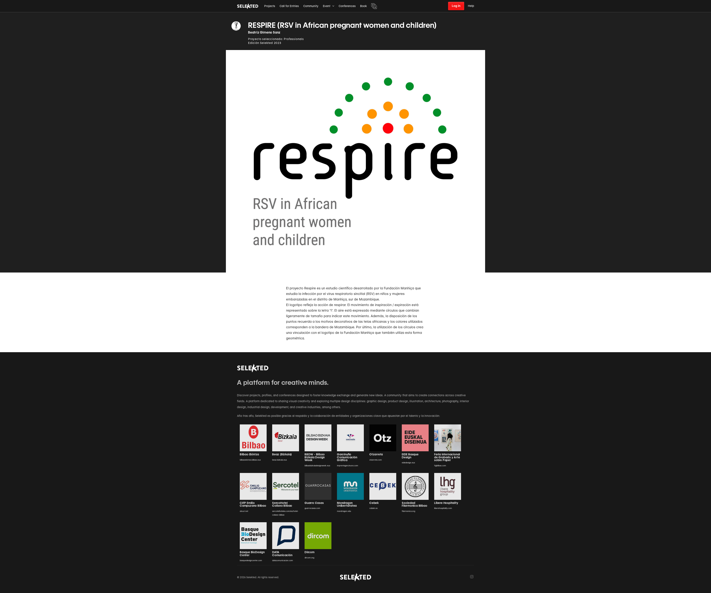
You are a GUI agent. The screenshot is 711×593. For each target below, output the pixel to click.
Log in (456, 6)
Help (471, 6)
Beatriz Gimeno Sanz (264, 32)
